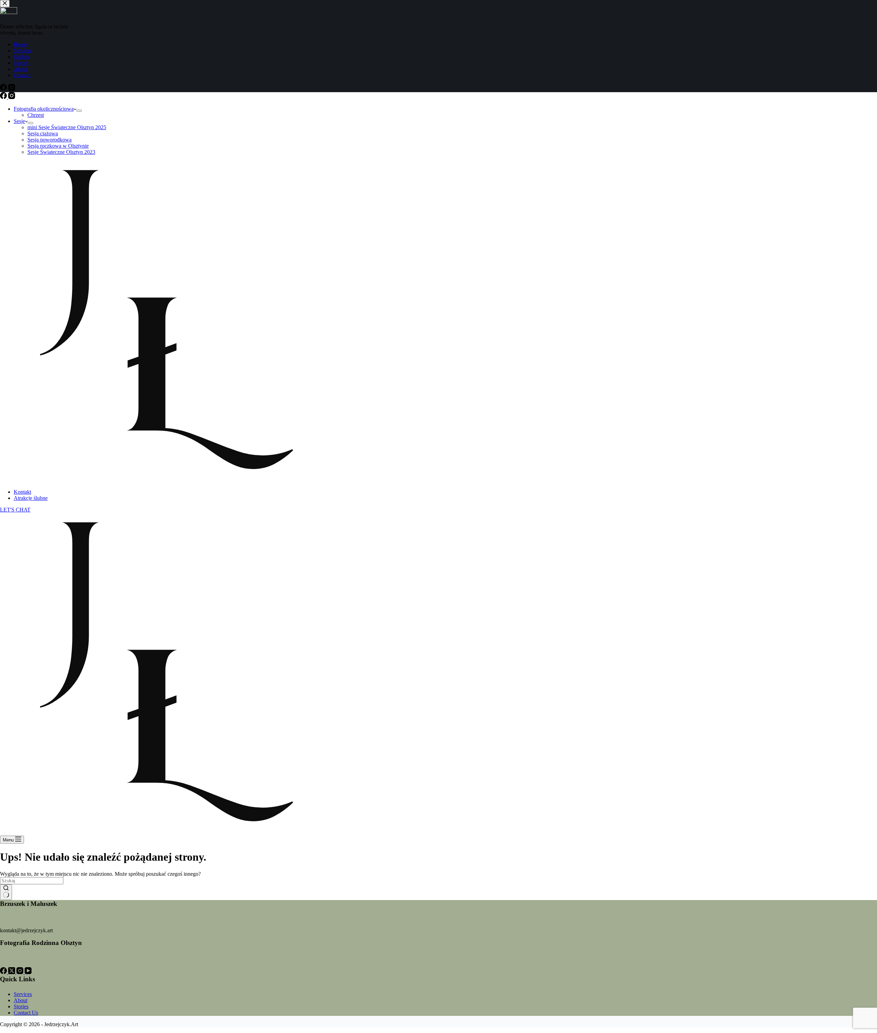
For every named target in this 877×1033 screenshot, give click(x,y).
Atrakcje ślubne (31, 498)
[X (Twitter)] (12, 972)
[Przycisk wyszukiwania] (6, 892)
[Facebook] (4, 97)
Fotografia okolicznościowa (44, 109)
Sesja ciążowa (42, 133)
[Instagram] (11, 97)
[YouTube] (28, 972)
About (20, 1000)
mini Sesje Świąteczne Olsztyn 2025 (66, 127)
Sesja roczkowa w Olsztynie (58, 146)
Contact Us (26, 1013)
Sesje (19, 121)
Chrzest (35, 115)
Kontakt (22, 492)
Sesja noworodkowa (49, 140)
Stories (21, 1006)
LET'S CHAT (15, 510)
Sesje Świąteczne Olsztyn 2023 (61, 152)
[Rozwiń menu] (79, 111)
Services (23, 994)
